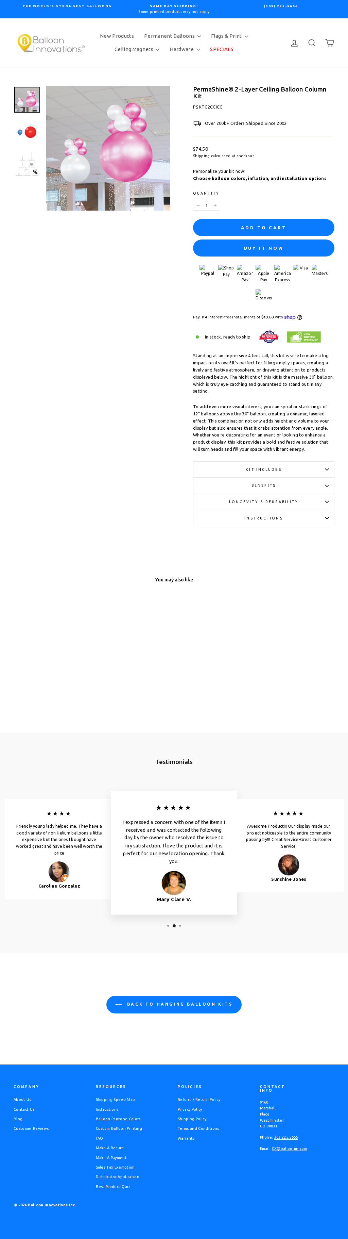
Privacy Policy (190, 1109)
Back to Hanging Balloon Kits (178, 1004)
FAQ (99, 1138)
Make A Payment (111, 1158)
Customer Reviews (31, 1128)
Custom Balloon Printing (119, 1128)
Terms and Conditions (198, 1128)
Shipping (201, 156)
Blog (18, 1119)
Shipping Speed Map (115, 1099)
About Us (22, 1099)
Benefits (263, 485)
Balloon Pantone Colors (118, 1119)
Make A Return (110, 1148)
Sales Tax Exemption (115, 1167)
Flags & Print (227, 36)
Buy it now (264, 248)
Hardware (182, 49)
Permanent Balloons (170, 36)
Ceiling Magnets (134, 49)
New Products (117, 36)
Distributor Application (117, 1177)
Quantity (206, 193)
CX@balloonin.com (289, 1148)
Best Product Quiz (113, 1187)
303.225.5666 (286, 1137)
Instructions (263, 518)
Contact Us (24, 1109)
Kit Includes (263, 469)
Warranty (186, 1138)
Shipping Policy (192, 1119)
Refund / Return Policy (199, 1099)
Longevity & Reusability (264, 502)
